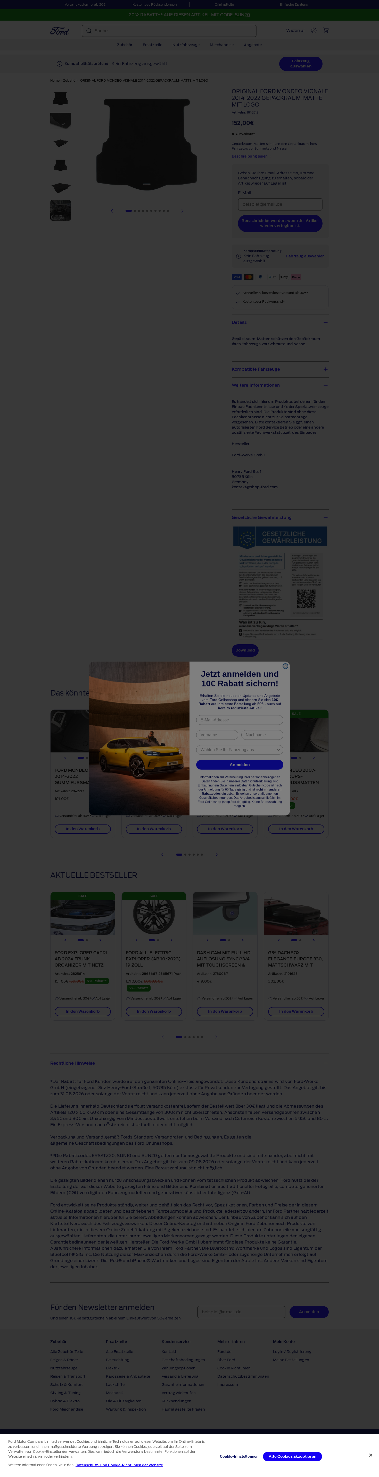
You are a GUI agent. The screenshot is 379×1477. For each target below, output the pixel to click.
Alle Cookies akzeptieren (292, 1456)
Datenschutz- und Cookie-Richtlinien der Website (119, 1465)
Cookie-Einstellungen (239, 1456)
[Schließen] (370, 1455)
